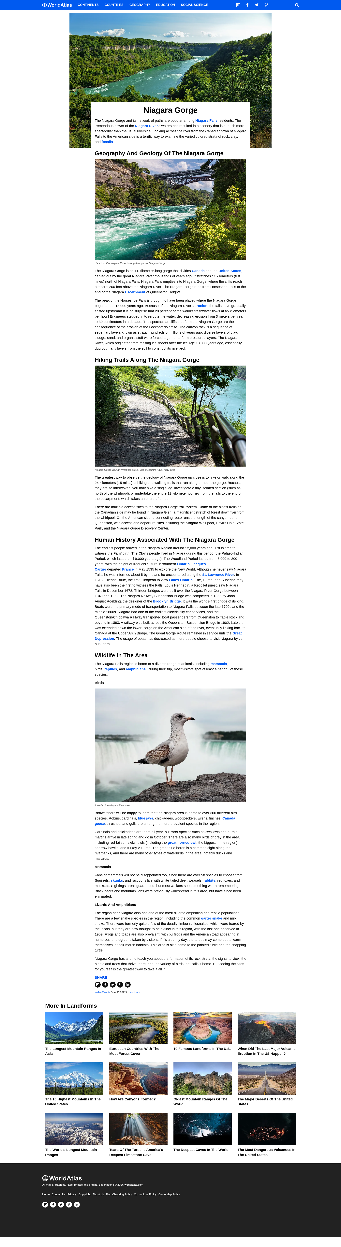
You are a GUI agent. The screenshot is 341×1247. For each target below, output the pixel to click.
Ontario (183, 564)
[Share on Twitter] (113, 985)
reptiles (110, 669)
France (128, 569)
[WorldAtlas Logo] (58, 5)
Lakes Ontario (181, 580)
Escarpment (135, 292)
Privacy (72, 1194)
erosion (201, 306)
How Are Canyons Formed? (132, 1099)
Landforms (134, 992)
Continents (88, 5)
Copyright (85, 1194)
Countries (114, 5)
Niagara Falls (206, 121)
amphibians (136, 669)
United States (229, 271)
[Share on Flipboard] (98, 985)
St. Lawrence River (218, 575)
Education (165, 5)
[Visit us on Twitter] (61, 1205)
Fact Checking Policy (119, 1194)
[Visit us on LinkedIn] (77, 1205)
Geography (139, 5)
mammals (219, 664)
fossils (107, 142)
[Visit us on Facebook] (53, 1205)
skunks (117, 880)
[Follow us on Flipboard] (45, 1205)
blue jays (145, 818)
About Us (98, 1194)
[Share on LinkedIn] (128, 985)
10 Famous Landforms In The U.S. (202, 1049)
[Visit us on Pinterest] (69, 1205)
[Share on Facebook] (105, 985)
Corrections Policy (145, 1194)
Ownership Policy (169, 1194)
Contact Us (59, 1194)
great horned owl (182, 843)
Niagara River (146, 126)
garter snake (211, 918)
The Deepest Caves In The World (201, 1150)
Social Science (194, 5)
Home (46, 1194)
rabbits (209, 880)
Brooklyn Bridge (167, 601)
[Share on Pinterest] (120, 985)
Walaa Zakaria (103, 992)
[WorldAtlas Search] (297, 5)
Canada (198, 271)
